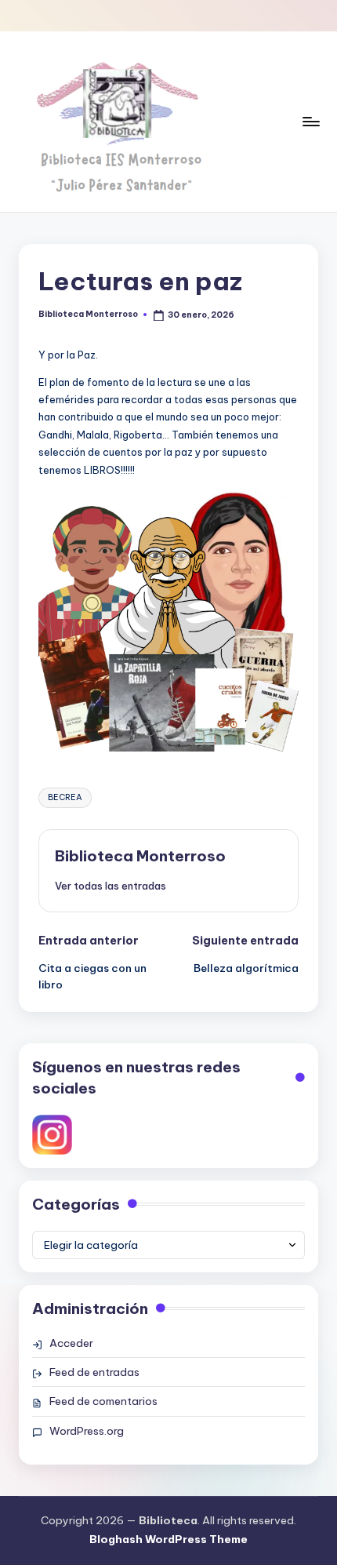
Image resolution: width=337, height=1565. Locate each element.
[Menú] (310, 121)
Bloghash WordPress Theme (168, 1539)
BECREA (65, 797)
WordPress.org (86, 1431)
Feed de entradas (94, 1372)
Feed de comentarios (103, 1401)
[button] (110, 885)
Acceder (71, 1343)
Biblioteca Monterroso (140, 855)
